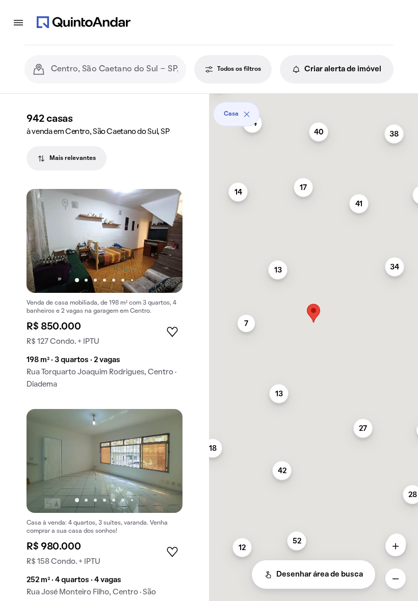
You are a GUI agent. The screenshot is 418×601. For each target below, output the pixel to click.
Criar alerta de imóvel (342, 69)
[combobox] (114, 69)
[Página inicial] (83, 22)
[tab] (67, 158)
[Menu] (18, 22)
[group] (104, 293)
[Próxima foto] (164, 241)
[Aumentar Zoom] (395, 546)
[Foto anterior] (45, 241)
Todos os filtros (239, 69)
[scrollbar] (313, 110)
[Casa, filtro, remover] (246, 114)
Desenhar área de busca (319, 574)
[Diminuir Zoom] (395, 578)
